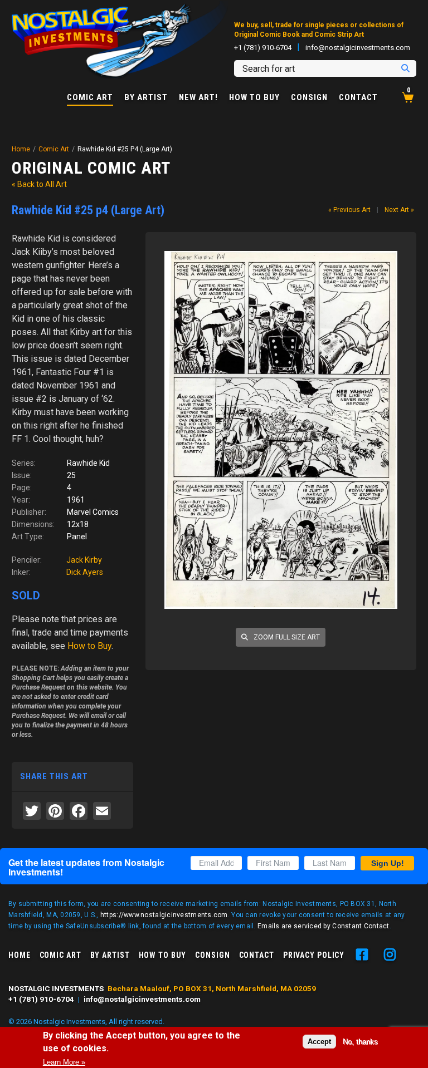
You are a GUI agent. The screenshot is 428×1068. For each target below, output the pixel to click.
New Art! (198, 97)
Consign (309, 97)
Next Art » (399, 210)
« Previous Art (349, 210)
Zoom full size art (286, 637)
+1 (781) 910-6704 (262, 47)
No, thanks (360, 1041)
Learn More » (64, 1062)
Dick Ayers (84, 572)
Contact (358, 97)
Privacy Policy (313, 955)
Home (21, 149)
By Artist (146, 97)
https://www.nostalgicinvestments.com (164, 915)
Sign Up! (387, 863)
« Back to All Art (39, 184)
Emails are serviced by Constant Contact (323, 926)
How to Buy (254, 97)
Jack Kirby (84, 559)
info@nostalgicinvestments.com (357, 47)
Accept (319, 1041)
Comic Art (90, 97)
